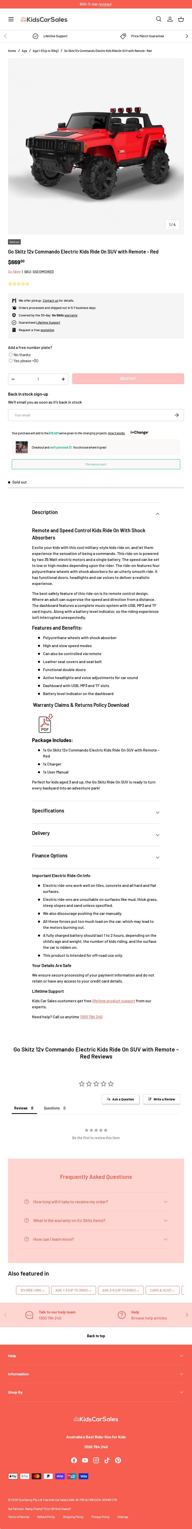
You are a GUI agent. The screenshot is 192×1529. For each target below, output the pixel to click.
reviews (104, 4)
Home (12, 50)
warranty (71, 315)
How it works (116, 433)
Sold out (128, 378)
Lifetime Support (48, 322)
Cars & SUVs (162, 1290)
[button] (181, 19)
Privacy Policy (101, 1517)
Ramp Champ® (34, 1509)
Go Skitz (14, 272)
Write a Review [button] (164, 1099)
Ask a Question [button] (123, 1099)
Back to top (96, 1336)
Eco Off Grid (52, 1509)
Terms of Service (18, 1517)
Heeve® (66, 1509)
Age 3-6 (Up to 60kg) (121, 1290)
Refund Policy (46, 1517)
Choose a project (96, 464)
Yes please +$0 (26, 360)
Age (24, 50)
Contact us (50, 300)
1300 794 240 (91, 1016)
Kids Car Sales (58, 1500)
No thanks (22, 354)
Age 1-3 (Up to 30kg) (45, 50)
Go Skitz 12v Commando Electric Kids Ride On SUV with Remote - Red (108, 50)
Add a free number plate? (30, 347)
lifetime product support (113, 1000)
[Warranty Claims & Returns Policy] (44, 714)
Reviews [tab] (21, 1108)
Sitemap (123, 1517)
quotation (47, 330)
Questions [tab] (52, 1108)
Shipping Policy (73, 1517)
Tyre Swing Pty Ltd (30, 1500)
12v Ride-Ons (32, 1290)
